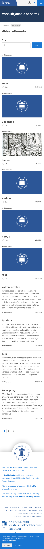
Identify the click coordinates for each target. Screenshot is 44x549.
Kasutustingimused (9, 540)
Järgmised (13, 431)
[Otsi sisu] (34, 2)
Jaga (6, 87)
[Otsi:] (16, 45)
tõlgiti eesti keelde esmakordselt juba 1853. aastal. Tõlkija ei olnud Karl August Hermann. (21, 478)
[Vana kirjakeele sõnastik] (6, 2)
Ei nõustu (18, 545)
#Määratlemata (7, 55)
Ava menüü (40, 3)
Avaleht (6, 25)
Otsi (36, 45)
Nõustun (7, 545)
